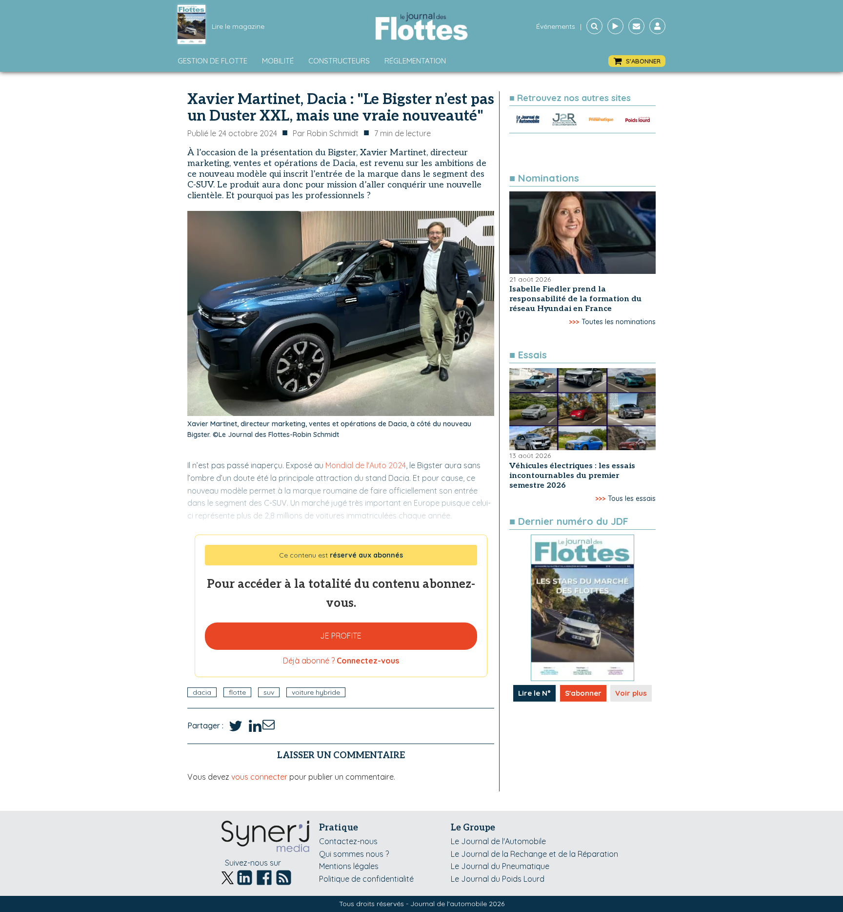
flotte (237, 692)
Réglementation (415, 60)
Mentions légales (349, 866)
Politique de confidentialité (366, 879)
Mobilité (278, 60)
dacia (202, 692)
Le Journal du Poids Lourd (497, 879)
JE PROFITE (340, 636)
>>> (574, 321)
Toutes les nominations (619, 321)
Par (326, 133)
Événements (555, 26)
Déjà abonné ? (341, 660)
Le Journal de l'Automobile (498, 841)
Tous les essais (632, 498)
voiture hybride (316, 692)
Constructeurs (339, 60)
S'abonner (583, 693)
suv (268, 692)
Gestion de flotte (212, 60)
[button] (636, 61)
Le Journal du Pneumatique (500, 866)
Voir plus (631, 693)
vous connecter (259, 777)
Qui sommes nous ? (354, 854)
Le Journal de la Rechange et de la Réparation (534, 854)
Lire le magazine (238, 26)
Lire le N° (534, 693)
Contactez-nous (348, 841)
